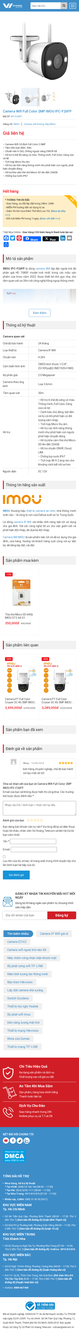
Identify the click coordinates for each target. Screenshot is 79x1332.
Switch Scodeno (18, 998)
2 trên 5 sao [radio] (31, 820)
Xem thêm (39, 313)
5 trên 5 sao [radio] (41, 820)
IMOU (6, 510)
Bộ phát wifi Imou (18, 1014)
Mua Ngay (42, 1328)
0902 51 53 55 (32, 1199)
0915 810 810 (32, 1193)
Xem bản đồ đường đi (29, 1219)
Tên (6, 841)
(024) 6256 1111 (25, 1190)
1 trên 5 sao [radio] (28, 820)
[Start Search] (64, 5)
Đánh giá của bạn (13, 820)
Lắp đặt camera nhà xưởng (25, 990)
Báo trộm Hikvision (20, 982)
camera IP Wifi (22, 522)
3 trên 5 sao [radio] (35, 820)
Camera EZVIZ (17, 942)
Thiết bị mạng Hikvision (23, 1030)
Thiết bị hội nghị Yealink (22, 1006)
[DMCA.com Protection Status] (14, 1156)
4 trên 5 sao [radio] (38, 820)
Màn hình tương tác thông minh (27, 974)
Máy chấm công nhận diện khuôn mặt (31, 958)
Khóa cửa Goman (18, 1039)
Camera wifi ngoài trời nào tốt (26, 950)
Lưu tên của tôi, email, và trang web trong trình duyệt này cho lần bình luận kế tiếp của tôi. (39, 863)
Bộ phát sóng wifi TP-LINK (25, 966)
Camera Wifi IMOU (14, 537)
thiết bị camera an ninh (40, 510)
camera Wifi (42, 268)
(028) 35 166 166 (27, 1186)
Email (6, 849)
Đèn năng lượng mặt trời (23, 1022)
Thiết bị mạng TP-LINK (22, 1047)
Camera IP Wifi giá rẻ (54, 934)
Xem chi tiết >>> (49, 218)
